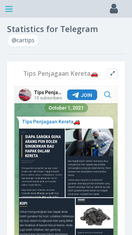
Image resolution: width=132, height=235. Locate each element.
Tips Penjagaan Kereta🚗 (60, 73)
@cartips (23, 40)
